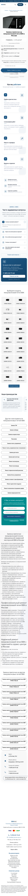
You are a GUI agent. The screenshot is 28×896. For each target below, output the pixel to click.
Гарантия (14, 876)
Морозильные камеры (14, 863)
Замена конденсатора (14, 434)
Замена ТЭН (14, 425)
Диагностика (14, 879)
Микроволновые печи (14, 861)
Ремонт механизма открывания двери (14, 488)
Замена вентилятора (14, 457)
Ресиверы (14, 867)
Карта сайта (14, 849)
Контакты (14, 880)
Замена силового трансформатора (14, 479)
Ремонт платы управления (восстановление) (14, 448)
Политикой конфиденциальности (17, 77)
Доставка (14, 874)
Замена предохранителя (14, 493)
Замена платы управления (14, 443)
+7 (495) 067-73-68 (9, 273)
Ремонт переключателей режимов (14, 470)
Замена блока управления (14, 475)
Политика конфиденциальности (14, 823)
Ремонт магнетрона (14, 461)
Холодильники (14, 858)
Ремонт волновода (14, 466)
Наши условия (14, 825)
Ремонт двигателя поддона (14, 484)
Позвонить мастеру (14, 276)
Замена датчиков (14, 452)
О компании (14, 873)
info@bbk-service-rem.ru (15, 837)
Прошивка (14, 439)
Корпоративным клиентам (14, 882)
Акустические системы (14, 860)
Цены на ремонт (14, 877)
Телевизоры (14, 857)
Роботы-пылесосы (14, 866)
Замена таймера (14, 430)
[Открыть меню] (25, 4)
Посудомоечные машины (14, 864)
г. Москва (4, 1)
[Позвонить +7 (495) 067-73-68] (15, 4)
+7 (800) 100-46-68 (13, 773)
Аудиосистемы (14, 855)
